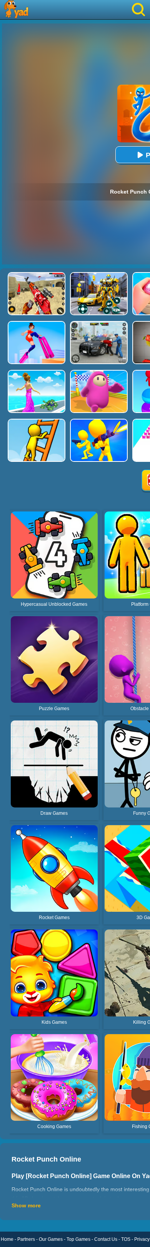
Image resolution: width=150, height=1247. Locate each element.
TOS (125, 1239)
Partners (26, 1239)
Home (7, 1239)
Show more (26, 1205)
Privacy (142, 1239)
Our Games (51, 1239)
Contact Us (105, 1239)
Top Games (78, 1239)
